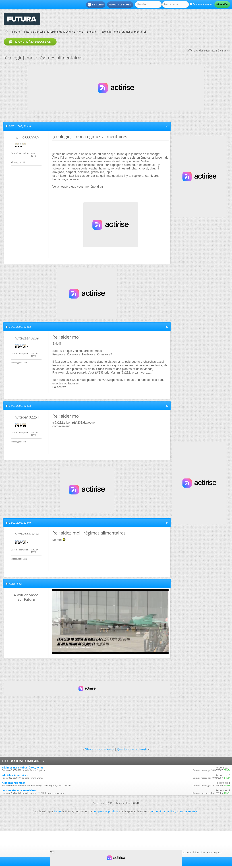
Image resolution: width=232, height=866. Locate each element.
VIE (81, 31)
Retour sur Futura (120, 4)
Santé (57, 811)
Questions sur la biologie (132, 749)
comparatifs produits (106, 811)
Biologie (92, 31)
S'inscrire (95, 5)
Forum (16, 31)
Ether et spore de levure (99, 749)
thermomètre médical (162, 811)
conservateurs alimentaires (19, 790)
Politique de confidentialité (190, 852)
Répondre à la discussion (30, 42)
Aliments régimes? (13, 782)
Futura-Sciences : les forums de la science (49, 31)
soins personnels (187, 811)
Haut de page (214, 852)
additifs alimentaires (15, 775)
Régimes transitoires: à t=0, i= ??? (22, 767)
